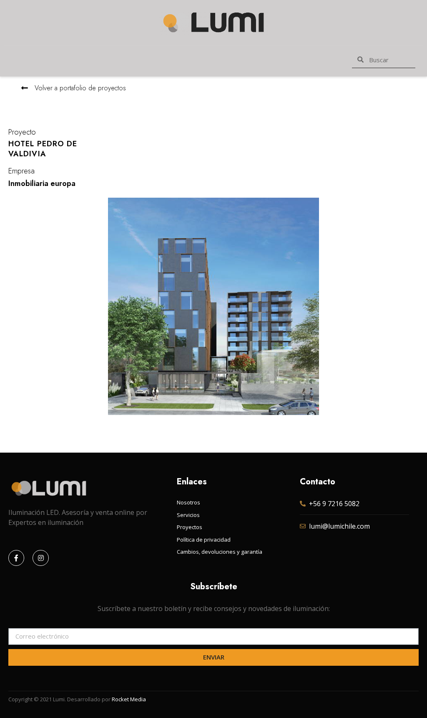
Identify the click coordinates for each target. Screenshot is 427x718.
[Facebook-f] (16, 558)
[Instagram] (40, 558)
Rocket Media (129, 699)
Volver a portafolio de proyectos (80, 88)
